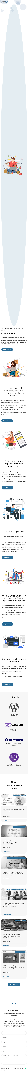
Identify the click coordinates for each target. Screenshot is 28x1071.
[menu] (26, 2)
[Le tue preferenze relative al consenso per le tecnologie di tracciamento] (25, 1068)
